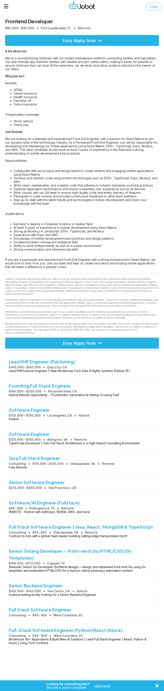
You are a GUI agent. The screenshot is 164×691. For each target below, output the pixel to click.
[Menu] (6, 6)
